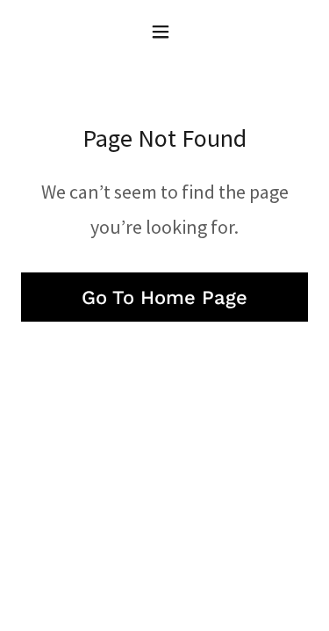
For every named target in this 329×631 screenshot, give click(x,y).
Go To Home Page (164, 297)
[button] (164, 31)
